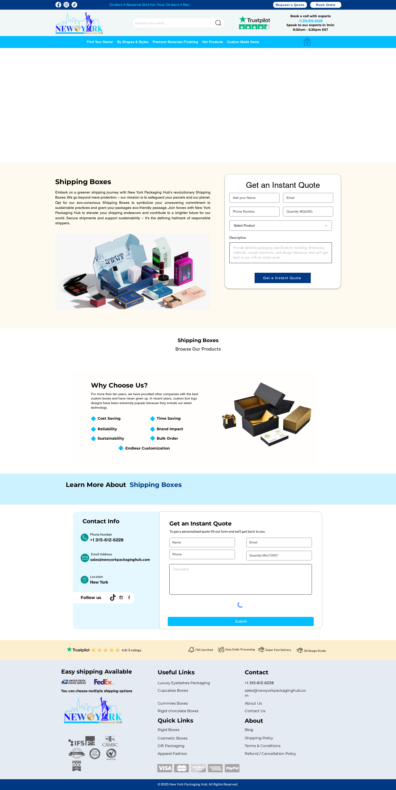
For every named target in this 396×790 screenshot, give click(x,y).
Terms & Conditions (262, 746)
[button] (290, 5)
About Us (253, 703)
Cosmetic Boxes (172, 738)
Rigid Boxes (168, 730)
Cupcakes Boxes (173, 690)
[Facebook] (58, 5)
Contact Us (255, 711)
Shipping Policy (259, 738)
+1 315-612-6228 (310, 21)
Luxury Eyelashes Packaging (184, 683)
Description (237, 237)
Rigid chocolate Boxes (178, 711)
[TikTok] (74, 5)
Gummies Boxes (173, 703)
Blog (249, 730)
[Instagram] (66, 5)
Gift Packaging (171, 746)
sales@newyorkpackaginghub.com (120, 559)
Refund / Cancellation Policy (270, 753)
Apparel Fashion (172, 753)
